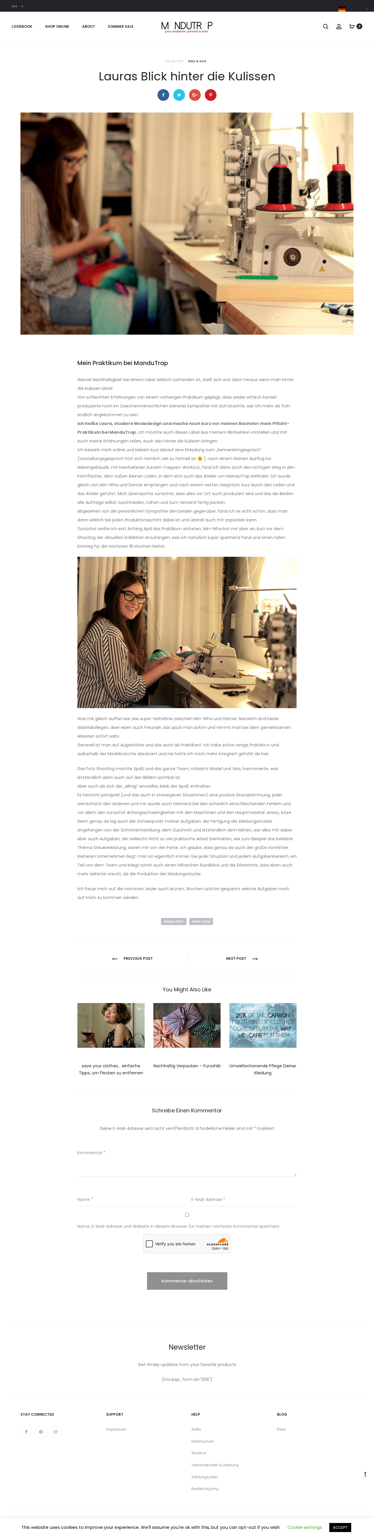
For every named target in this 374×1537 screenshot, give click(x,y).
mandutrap (173, 921)
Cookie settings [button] (305, 1527)
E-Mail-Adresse (208, 1199)
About (88, 26)
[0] (352, 26)
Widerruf (198, 1452)
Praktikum (201, 921)
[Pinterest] (41, 1431)
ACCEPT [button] (340, 1527)
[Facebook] (26, 1431)
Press (281, 1429)
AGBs (196, 1429)
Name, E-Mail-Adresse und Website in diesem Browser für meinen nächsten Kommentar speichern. (178, 1226)
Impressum (116, 1429)
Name (85, 1199)
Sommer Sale (121, 26)
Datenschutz (202, 1441)
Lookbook (22, 26)
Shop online (57, 26)
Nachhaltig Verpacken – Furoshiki (187, 1066)
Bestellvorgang (205, 1488)
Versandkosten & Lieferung (215, 1464)
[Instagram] (55, 1431)
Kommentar (91, 1153)
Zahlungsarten (204, 1476)
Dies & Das (197, 61)
